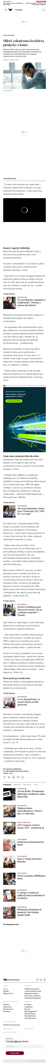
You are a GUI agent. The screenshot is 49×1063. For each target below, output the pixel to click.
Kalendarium (28, 1029)
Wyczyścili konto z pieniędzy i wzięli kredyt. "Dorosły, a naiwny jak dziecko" (31, 303)
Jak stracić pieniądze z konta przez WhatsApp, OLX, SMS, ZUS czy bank (31, 511)
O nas (5, 989)
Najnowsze (27, 785)
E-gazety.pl (28, 1007)
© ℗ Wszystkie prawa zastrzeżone (16, 771)
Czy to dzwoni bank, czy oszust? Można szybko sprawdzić (28, 702)
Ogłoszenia (7, 1007)
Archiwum (7, 1011)
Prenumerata (8, 1009)
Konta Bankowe (8, 35)
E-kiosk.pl (27, 1004)
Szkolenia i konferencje (11, 1025)
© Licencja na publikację (12, 769)
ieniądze (19, 10)
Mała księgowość (30, 1011)
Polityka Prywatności (31, 989)
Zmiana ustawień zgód (32, 991)
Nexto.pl (27, 1009)
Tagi (35, 785)
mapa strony (7, 1029)
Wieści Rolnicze (30, 1016)
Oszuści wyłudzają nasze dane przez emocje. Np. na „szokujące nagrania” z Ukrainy (29, 611)
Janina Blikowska (9, 178)
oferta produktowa (10, 1032)
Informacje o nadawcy (32, 996)
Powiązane (7, 785)
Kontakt (6, 991)
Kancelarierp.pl (29, 1014)
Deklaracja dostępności (32, 998)
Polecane (17, 785)
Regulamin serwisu (31, 993)
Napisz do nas (8, 993)
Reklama (6, 1004)
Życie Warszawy (30, 1018)
